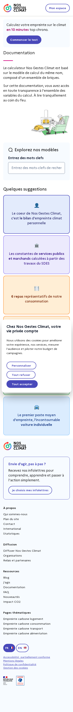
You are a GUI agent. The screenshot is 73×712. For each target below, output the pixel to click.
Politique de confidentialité (19, 664)
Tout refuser (21, 374)
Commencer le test (24, 40)
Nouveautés (11, 597)
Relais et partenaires (17, 560)
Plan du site (11, 519)
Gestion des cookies (15, 667)
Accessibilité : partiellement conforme (26, 657)
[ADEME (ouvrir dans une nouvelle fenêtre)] (20, 680)
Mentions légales (13, 660)
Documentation (14, 587)
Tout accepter (22, 384)
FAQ (6, 592)
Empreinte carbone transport (23, 628)
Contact (9, 524)
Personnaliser (21, 365)
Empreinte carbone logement (23, 619)
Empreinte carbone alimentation (25, 633)
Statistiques (11, 533)
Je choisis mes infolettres (30, 490)
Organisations (12, 555)
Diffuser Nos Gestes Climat (22, 551)
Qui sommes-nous (15, 514)
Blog (6, 577)
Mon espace (57, 8)
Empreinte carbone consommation (26, 623)
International (12, 529)
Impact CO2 (12, 602)
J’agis (6, 582)
